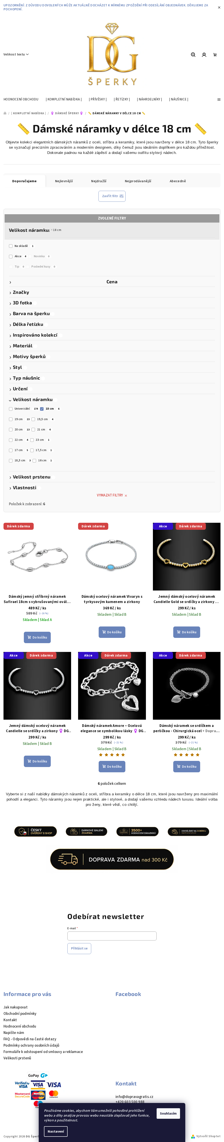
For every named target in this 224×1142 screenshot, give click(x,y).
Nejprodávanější (138, 181)
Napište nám (14, 1032)
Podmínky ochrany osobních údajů (31, 1045)
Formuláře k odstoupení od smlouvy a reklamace (43, 1052)
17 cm (21, 450)
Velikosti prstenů (17, 1058)
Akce (20, 256)
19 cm (22, 419)
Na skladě (24, 246)
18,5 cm (23, 460)
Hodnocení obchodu (20, 1026)
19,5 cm (45, 419)
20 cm (22, 429)
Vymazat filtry (110, 495)
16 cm (45, 460)
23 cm (42, 440)
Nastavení (56, 1131)
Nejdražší (99, 181)
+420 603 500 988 (130, 1102)
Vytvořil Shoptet (208, 1136)
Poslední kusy (43, 266)
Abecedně (178, 181)
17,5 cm (44, 450)
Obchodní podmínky (20, 1013)
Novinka (41, 256)
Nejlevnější (64, 181)
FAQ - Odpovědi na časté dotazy (30, 1039)
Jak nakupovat (16, 1007)
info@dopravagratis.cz (134, 1096)
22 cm (21, 440)
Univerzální (26, 409)
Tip (19, 266)
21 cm (44, 429)
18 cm (57, 230)
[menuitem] (21, 100)
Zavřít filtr (110, 196)
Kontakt (10, 1020)
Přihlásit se (79, 948)
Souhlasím (168, 1113)
